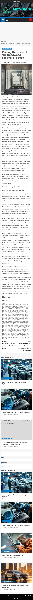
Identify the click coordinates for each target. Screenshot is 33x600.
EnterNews (24, 596)
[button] (7, 20)
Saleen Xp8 (5, 336)
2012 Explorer (12, 315)
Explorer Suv (12, 330)
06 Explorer (5, 306)
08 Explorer (19, 306)
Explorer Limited (24, 326)
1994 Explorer (12, 307)
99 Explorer (19, 322)
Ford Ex (11, 333)
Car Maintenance (7, 551)
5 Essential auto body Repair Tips (12, 555)
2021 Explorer (12, 319)
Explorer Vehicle (23, 332)
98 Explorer (12, 322)
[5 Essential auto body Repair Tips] (16, 543)
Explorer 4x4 (9, 324)
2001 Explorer (20, 310)
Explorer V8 (14, 332)
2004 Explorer (20, 311)
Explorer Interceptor (13, 326)
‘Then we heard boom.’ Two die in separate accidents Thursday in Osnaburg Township (24, 345)
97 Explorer (5, 322)
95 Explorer (18, 321)
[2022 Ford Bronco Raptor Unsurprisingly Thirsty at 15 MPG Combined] (16, 430)
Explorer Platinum (7, 329)
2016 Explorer (20, 317)
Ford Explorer (7, 48)
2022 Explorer (20, 319)
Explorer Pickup (23, 328)
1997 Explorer (12, 309)
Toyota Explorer (12, 337)
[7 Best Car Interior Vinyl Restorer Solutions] (16, 399)
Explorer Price (17, 329)
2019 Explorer (20, 318)
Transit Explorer (22, 337)
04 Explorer (19, 305)
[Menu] (7, 20)
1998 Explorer (20, 309)
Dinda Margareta (8, 62)
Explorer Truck (6, 332)
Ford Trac (25, 333)
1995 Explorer (20, 307)
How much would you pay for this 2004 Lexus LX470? (9, 344)
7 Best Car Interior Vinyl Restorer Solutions (16, 412)
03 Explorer (12, 305)
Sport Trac (12, 336)
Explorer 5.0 (16, 324)
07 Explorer (12, 306)
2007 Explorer (20, 313)
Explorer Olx (6, 328)
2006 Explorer (12, 313)
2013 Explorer (20, 315)
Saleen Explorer (24, 334)
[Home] (3, 19)
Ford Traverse (6, 334)
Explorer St (5, 330)
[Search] (27, 19)
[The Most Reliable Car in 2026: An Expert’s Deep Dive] (16, 573)
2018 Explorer (12, 318)
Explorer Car (24, 324)
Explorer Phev (14, 328)
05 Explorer (26, 305)
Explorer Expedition (19, 325)
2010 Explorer (20, 314)
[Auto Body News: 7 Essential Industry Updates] (16, 369)
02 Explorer (5, 305)
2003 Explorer (12, 311)
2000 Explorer (12, 310)
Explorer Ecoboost (7, 325)
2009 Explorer (12, 314)
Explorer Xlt (5, 333)
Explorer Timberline (22, 330)
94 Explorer (11, 321)
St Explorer (18, 336)
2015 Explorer (12, 317)
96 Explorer (25, 321)
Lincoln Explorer (15, 334)
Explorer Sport (25, 329)
